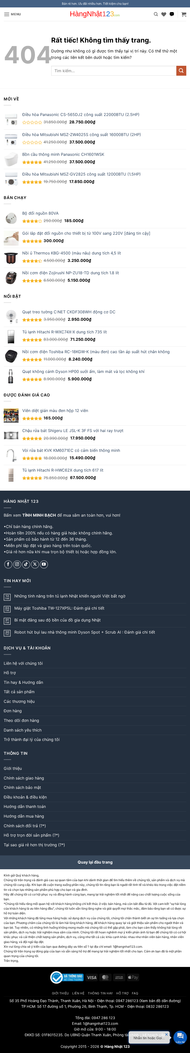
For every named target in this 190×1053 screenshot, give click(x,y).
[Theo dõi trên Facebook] (8, 564)
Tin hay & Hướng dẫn (23, 682)
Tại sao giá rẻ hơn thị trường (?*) (34, 844)
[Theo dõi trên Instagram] (17, 564)
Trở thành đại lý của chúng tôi (32, 739)
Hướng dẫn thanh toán (25, 806)
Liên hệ (78, 993)
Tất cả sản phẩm (19, 691)
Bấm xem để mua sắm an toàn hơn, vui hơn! (62, 515)
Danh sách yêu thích (23, 730)
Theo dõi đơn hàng (21, 720)
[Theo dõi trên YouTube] (44, 564)
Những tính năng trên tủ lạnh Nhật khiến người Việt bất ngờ (69, 596)
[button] (12, 14)
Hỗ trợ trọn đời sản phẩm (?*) (31, 835)
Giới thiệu (13, 768)
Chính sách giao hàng (24, 778)
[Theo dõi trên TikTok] (26, 564)
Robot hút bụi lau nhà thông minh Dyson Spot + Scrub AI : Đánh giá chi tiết (84, 632)
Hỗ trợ (10, 672)
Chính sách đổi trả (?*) (25, 825)
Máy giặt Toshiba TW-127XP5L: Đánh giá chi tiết (59, 608)
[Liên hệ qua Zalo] (172, 14)
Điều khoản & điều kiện (25, 797)
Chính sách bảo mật (22, 787)
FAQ (135, 993)
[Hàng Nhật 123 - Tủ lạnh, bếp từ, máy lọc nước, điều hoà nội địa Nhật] (95, 14)
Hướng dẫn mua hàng (24, 816)
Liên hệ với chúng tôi (23, 663)
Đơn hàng (13, 710)
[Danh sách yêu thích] (163, 14)
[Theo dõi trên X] (35, 564)
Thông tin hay (100, 993)
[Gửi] (181, 70)
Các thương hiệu (19, 701)
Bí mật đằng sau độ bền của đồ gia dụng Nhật (57, 620)
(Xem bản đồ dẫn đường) (159, 1001)
